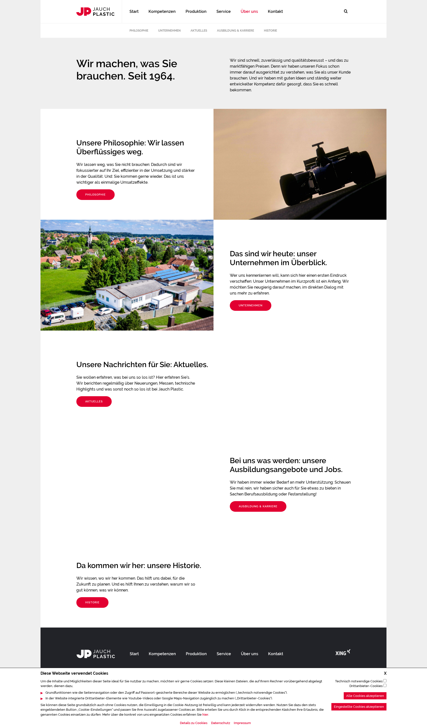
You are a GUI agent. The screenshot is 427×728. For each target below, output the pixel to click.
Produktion (196, 11)
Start (134, 11)
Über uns (249, 11)
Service (223, 11)
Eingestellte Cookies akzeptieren (359, 707)
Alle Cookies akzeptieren (365, 696)
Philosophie (138, 30)
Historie (270, 30)
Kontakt (275, 11)
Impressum (242, 723)
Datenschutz (220, 723)
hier (205, 714)
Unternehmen (169, 30)
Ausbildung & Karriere (235, 30)
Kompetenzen (162, 11)
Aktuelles (199, 30)
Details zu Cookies (193, 723)
